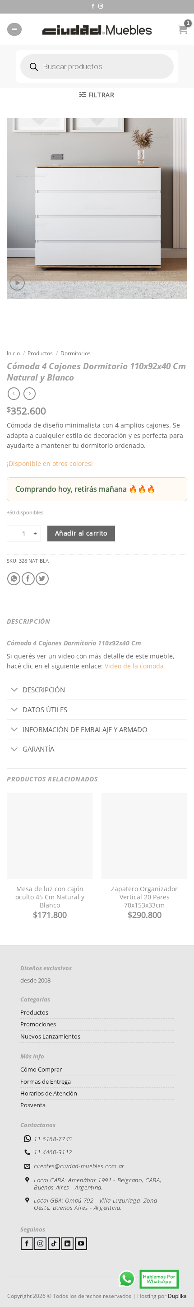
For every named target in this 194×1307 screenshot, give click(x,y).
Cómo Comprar (41, 1069)
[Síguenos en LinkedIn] (67, 1243)
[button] (14, 29)
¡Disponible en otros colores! (50, 463)
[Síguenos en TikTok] (54, 1243)
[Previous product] (29, 393)
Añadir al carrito (81, 533)
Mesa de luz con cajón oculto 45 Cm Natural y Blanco (49, 897)
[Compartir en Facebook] (28, 578)
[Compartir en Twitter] (42, 578)
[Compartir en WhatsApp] (13, 578)
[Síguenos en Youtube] (81, 1243)
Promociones (38, 1024)
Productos (40, 353)
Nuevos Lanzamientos (50, 1036)
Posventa (33, 1105)
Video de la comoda (134, 666)
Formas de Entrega (45, 1081)
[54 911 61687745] (149, 1278)
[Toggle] (14, 690)
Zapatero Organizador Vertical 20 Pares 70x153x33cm (144, 897)
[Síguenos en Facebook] (93, 6)
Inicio (13, 353)
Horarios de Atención (48, 1093)
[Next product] (14, 393)
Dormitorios (75, 353)
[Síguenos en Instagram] (100, 6)
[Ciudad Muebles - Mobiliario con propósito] (97, 29)
